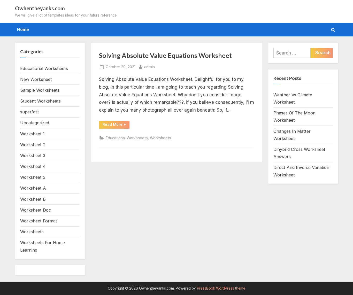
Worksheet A (33, 188)
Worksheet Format (38, 220)
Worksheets (160, 138)
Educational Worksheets (127, 138)
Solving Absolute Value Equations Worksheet (165, 55)
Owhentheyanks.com (40, 8)
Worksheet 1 (32, 133)
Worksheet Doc (35, 210)
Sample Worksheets (40, 90)
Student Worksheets (40, 101)
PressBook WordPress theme (221, 288)
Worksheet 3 (32, 155)
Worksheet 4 (33, 166)
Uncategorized (34, 122)
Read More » (116, 125)
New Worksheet (36, 79)
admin (149, 66)
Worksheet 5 (32, 177)
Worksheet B (33, 199)
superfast (29, 111)
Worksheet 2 (32, 144)
